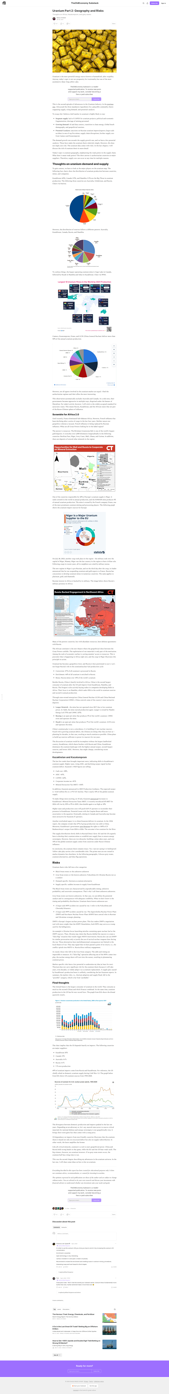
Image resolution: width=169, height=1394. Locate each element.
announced (94, 799)
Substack (75, 1390)
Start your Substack (80, 1386)
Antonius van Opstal (62, 1243)
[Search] (143, 3)
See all (56, 1355)
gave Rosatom (85, 826)
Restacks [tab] (64, 1227)
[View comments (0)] (69, 1350)
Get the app (93, 1386)
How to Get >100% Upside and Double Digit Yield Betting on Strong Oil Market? (76, 1342)
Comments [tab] (57, 1227)
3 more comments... (58, 1300)
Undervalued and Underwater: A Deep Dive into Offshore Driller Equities (74, 1331)
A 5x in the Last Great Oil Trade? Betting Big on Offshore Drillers (75, 1328)
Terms (91, 1381)
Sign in (163, 3)
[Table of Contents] (2, 697)
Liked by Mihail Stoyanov (64, 1245)
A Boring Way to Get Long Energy (62, 1345)
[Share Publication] (147, 3)
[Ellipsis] (115, 1243)
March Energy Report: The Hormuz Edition (65, 1317)
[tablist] (60, 1227)
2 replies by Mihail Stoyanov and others (69, 1292)
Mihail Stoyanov (61, 17)
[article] (84, 1318)
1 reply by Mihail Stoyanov (65, 1272)
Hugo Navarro (76, 1333)
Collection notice (99, 1381)
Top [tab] (55, 1309)
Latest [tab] (59, 1309)
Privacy (86, 1381)
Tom (57, 1278)
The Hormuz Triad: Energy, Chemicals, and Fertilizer (73, 1314)
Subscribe (154, 3)
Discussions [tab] (66, 1309)
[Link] (50, 164)
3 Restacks (73, 1208)
